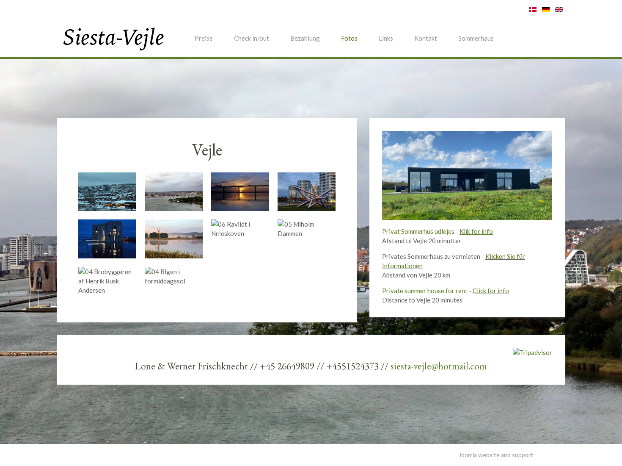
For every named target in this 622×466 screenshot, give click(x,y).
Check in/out (251, 38)
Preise (204, 38)
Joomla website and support (496, 454)
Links (386, 38)
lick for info (493, 290)
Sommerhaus (476, 38)
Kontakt (425, 38)
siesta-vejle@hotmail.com (439, 366)
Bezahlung (305, 38)
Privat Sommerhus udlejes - (437, 231)
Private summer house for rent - (429, 290)
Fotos (349, 38)
